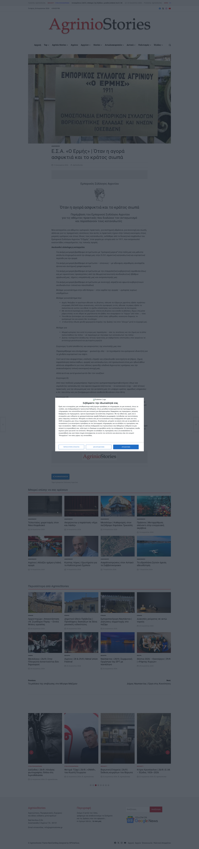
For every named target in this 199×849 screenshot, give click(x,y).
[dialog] (99, 424)
